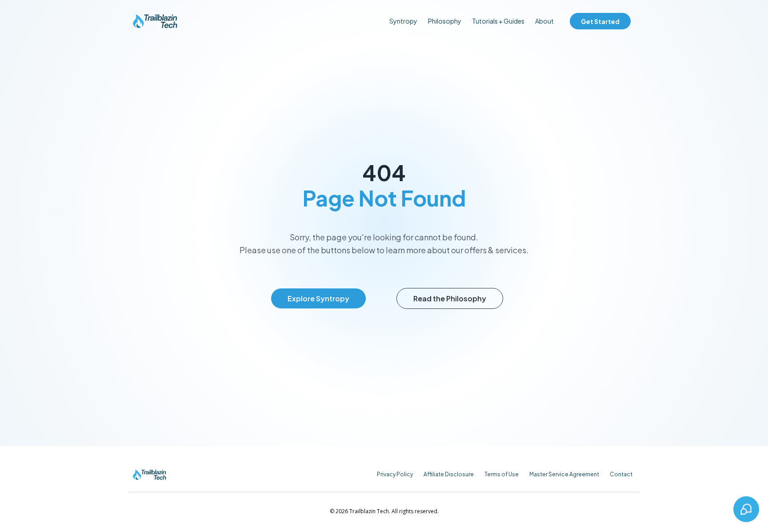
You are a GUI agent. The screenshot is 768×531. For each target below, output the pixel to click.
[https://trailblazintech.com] (155, 21)
